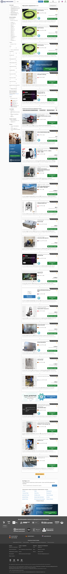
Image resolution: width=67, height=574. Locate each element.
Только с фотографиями (15, 127)
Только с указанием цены (15, 49)
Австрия (14, 104)
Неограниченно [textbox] (13, 98)
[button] (65, 1)
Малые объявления (15, 120)
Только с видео (14, 128)
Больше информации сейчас (51, 397)
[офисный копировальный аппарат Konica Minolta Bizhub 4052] (29, 136)
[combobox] (15, 98)
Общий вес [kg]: (12, 70)
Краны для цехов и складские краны (30, 110)
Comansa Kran (42, 110)
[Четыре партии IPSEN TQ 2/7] (29, 276)
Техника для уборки (15, 13)
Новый (12, 110)
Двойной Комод (25, 497)
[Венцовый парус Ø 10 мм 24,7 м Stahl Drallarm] (29, 31)
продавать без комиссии (15, 155)
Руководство (48, 493)
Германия (14, 100)
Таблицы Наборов (49, 499)
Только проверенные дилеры (15, 130)
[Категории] (14, 1)
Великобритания (15, 105)
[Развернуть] (40, 24)
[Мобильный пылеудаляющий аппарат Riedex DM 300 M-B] (29, 346)
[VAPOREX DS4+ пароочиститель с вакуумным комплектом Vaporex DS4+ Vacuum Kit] (29, 311)
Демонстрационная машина (15, 112)
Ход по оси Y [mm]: (13, 77)
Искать (41, 1)
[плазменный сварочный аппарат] (29, 381)
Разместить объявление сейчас (50, 69)
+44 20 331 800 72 (14, 536)
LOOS (12, 27)
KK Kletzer (13, 40)
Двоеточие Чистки (25, 495)
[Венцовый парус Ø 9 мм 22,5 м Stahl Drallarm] (29, 49)
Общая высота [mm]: (13, 66)
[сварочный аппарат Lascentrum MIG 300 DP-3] (29, 242)
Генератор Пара (25, 493)
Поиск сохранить (40, 474)
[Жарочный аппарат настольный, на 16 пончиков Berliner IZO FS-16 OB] (29, 224)
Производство (49, 491)
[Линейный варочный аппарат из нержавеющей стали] (29, 461)
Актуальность (53, 5)
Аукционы (13, 121)
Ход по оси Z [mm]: (13, 81)
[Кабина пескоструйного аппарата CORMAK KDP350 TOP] (29, 207)
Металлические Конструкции (39, 499)
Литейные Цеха (37, 495)
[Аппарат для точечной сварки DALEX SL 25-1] (29, 444)
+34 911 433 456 (14, 537)
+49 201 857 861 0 (30, 536)
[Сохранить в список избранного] (56, 10)
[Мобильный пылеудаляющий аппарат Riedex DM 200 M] (29, 329)
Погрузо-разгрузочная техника (14, 11)
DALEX (12, 32)
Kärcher (13, 28)
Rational (13, 30)
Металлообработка (15, 6)
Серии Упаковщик (49, 495)
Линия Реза (36, 493)
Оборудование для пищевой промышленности (15, 9)
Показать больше (40, 500)
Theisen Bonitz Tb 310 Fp (17, 542)
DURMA (13, 26)
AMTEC (12, 35)
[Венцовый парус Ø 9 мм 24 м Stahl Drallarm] (29, 14)
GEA (12, 39)
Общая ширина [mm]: (13, 62)
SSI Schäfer (13, 23)
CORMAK (13, 37)
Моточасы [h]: (12, 55)
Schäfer (13, 22)
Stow (12, 31)
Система (48, 497)
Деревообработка (14, 12)
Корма (35, 491)
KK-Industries (14, 36)
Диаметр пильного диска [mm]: (15, 85)
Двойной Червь (25, 499)
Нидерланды (15, 103)
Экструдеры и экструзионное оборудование (38, 542)
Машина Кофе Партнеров (39, 497)
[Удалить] (37, 1)
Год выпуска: (12, 51)
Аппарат (23, 491)
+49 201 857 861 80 (47, 536)
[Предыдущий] (55, 108)
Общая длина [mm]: (13, 58)
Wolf (12, 25)
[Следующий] (35, 14)
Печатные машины (51, 542)
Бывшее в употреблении (14, 115)
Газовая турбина (26, 542)
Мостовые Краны (50, 110)
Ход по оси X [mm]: (13, 73)
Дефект (12, 116)
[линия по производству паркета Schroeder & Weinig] (29, 78)
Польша (14, 101)
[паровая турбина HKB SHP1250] (29, 363)
